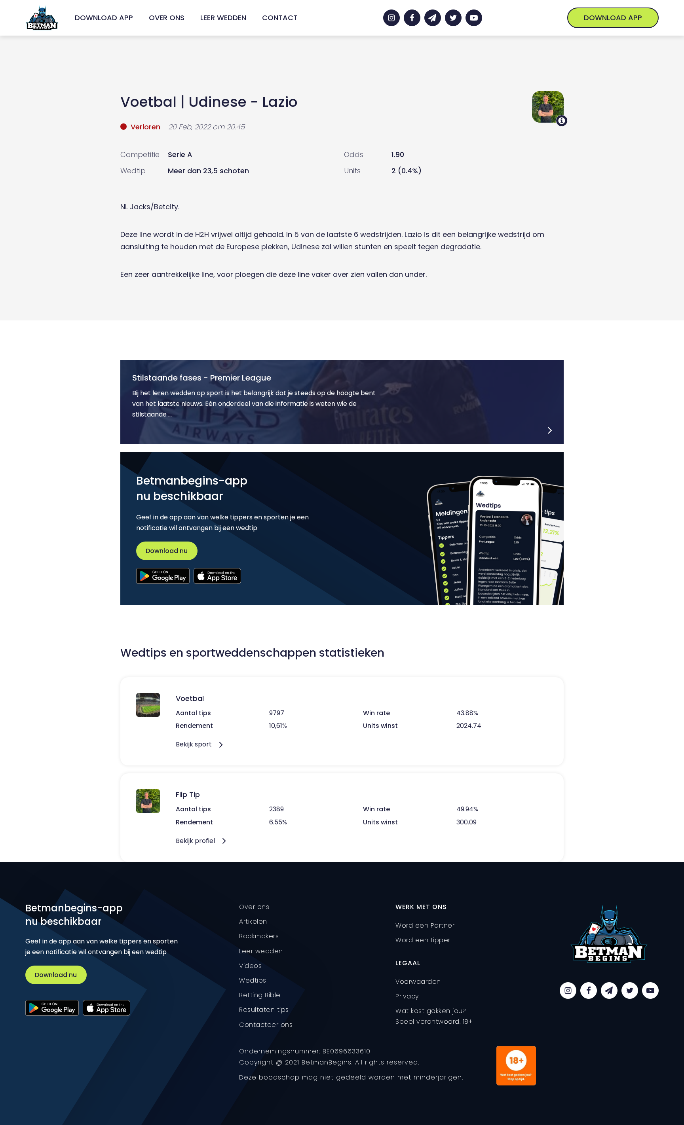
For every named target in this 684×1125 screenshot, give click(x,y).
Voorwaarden (418, 981)
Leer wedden (223, 18)
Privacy (407, 996)
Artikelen (253, 921)
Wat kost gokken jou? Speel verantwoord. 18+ (434, 1016)
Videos (250, 965)
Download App (104, 18)
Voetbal (148, 102)
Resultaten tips (264, 1009)
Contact (280, 18)
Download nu (167, 550)
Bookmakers (259, 936)
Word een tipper (422, 940)
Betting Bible (260, 995)
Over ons (166, 18)
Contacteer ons (266, 1024)
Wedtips (252, 980)
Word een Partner (424, 925)
